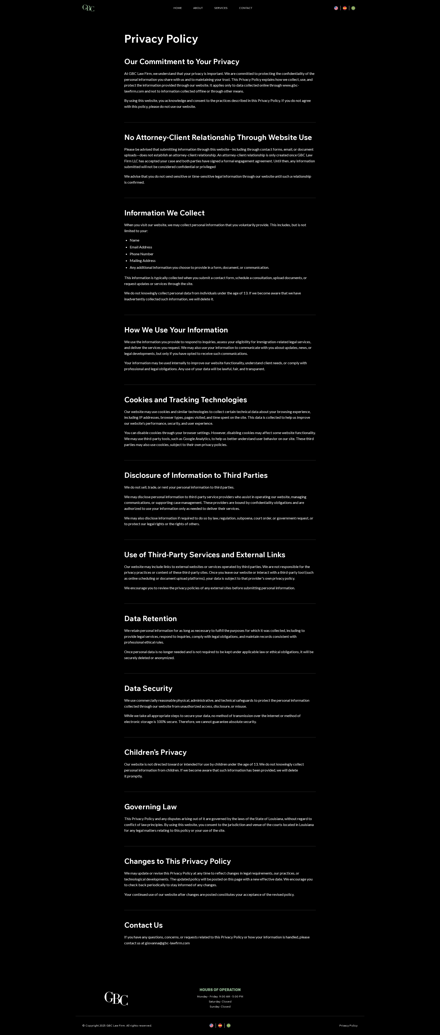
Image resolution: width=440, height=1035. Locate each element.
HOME (177, 8)
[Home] (88, 8)
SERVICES (221, 8)
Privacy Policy (348, 1025)
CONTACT (245, 8)
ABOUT (198, 8)
